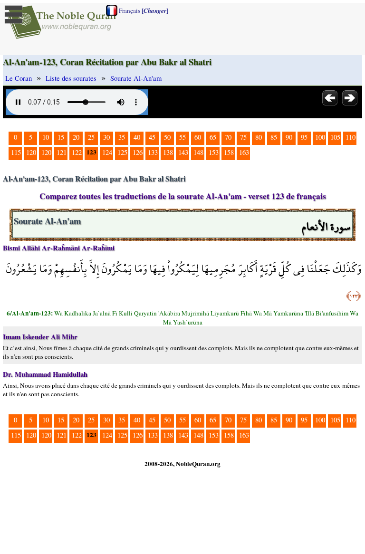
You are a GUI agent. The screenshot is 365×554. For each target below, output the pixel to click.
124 (107, 152)
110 (350, 137)
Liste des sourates (71, 78)
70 (228, 137)
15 (61, 137)
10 (45, 137)
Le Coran (18, 78)
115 (16, 152)
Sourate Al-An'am (136, 78)
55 (182, 137)
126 (138, 152)
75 (243, 137)
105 (335, 137)
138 (168, 152)
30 (106, 137)
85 (273, 137)
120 (31, 152)
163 (244, 152)
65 (213, 137)
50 (167, 137)
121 (62, 152)
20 (76, 137)
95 (304, 137)
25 (91, 137)
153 (214, 152)
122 (77, 152)
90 (289, 137)
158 (229, 152)
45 (152, 137)
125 (122, 152)
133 (153, 152)
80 (258, 137)
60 (197, 137)
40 (137, 137)
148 (198, 152)
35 (121, 137)
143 (183, 152)
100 (320, 137)
